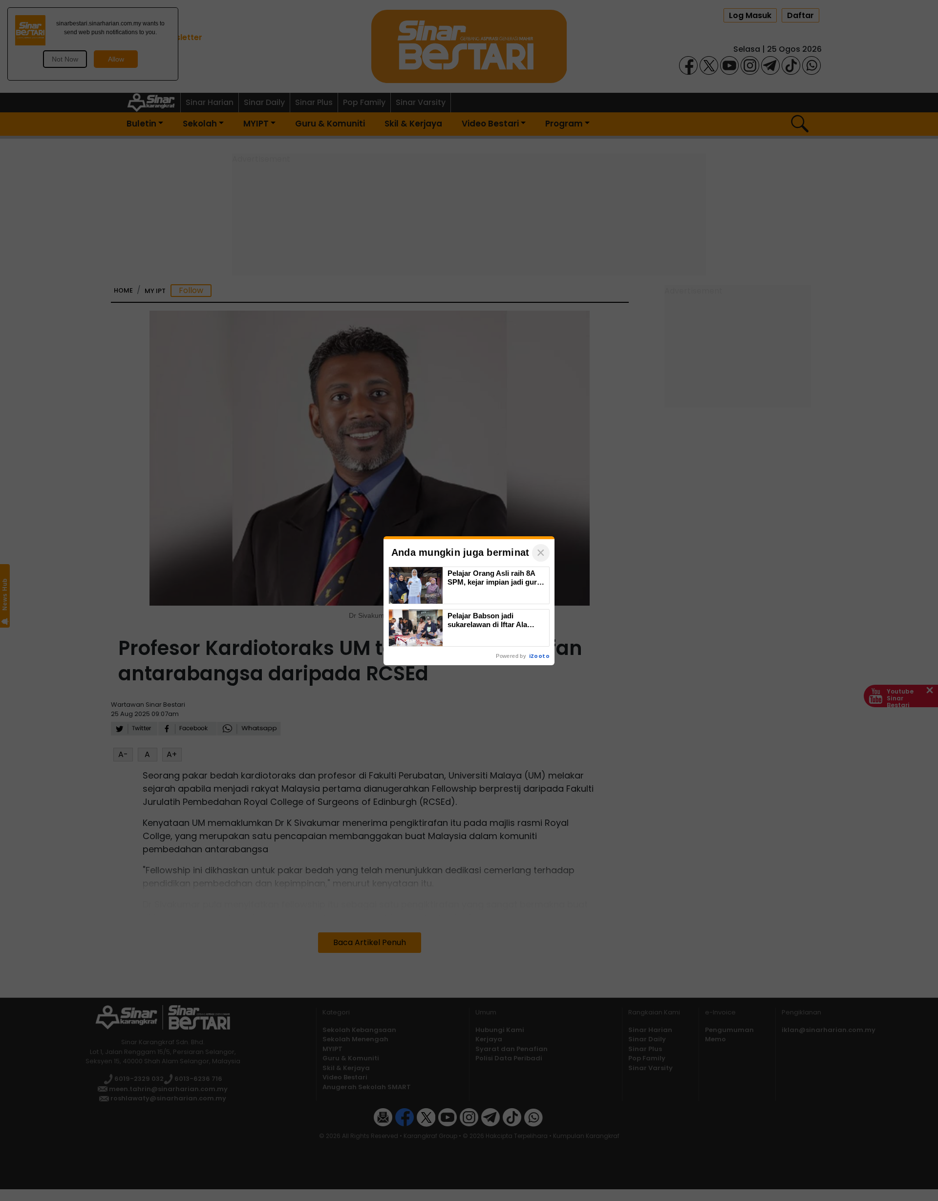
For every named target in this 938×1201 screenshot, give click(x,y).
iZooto (539, 656)
